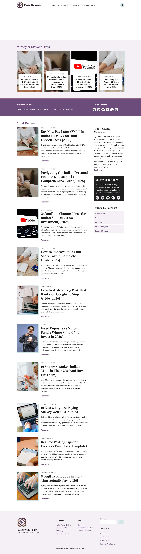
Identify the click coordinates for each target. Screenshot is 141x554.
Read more (45, 161)
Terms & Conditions (107, 544)
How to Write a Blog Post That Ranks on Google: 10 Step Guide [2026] (63, 294)
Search (120, 522)
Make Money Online (48, 404)
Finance (98, 218)
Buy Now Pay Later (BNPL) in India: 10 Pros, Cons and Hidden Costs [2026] (29, 83)
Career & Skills (84, 76)
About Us (103, 533)
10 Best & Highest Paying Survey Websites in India (59, 410)
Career (80, 525)
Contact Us (104, 537)
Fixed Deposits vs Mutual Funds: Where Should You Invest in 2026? (60, 332)
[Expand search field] (122, 5)
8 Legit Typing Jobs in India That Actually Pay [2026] (61, 478)
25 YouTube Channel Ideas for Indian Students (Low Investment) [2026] (84, 83)
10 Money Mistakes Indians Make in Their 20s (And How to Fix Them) (64, 370)
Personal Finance (29, 76)
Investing (45, 324)
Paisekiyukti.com (27, 530)
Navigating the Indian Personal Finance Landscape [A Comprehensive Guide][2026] (56, 82)
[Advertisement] (70, 25)
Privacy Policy (105, 540)
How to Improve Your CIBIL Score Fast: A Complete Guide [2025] (111, 83)
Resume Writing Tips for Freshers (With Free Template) (64, 444)
